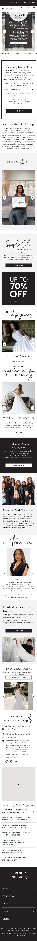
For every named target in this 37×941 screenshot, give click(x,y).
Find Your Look (18, 465)
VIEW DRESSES (18, 366)
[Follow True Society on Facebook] (12, 873)
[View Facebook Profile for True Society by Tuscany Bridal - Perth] (11, 761)
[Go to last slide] (3, 696)
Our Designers (27, 53)
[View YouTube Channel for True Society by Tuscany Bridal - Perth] (16, 761)
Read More (18, 433)
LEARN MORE (31, 3)
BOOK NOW (19, 111)
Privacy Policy (4, 928)
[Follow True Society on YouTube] (20, 873)
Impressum (26, 928)
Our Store (5, 53)
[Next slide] (32, 31)
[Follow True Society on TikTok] (25, 873)
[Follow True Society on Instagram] (16, 873)
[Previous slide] (4, 31)
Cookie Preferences (15, 928)
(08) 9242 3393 (11, 737)
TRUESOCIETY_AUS (18, 677)
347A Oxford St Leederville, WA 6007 (18, 734)
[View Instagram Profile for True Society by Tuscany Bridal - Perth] (7, 761)
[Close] (33, 63)
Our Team (16, 53)
